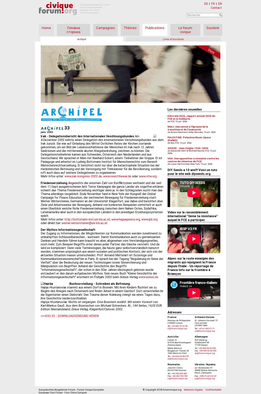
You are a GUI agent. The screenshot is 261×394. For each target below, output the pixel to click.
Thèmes (130, 28)
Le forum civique (185, 30)
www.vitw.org (148, 176)
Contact (216, 8)
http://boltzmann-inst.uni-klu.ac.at (87, 219)
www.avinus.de (148, 277)
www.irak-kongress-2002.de (83, 176)
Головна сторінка (73, 30)
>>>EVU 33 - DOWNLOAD (57, 316)
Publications (155, 28)
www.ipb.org (149, 219)
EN (220, 4)
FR (213, 4)
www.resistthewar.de (117, 176)
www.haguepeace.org (125, 219)
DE (206, 4)
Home (46, 28)
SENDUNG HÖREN (86, 316)
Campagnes (105, 28)
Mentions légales (193, 389)
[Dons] (207, 52)
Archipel (81, 39)
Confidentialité (213, 389)
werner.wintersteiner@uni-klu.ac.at (84, 223)
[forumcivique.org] (74, 18)
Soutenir (212, 28)
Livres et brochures (173, 39)
